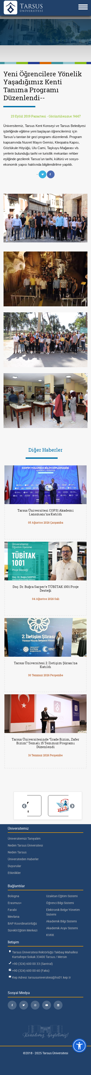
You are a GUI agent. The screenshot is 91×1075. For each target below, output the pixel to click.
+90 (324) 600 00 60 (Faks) (30, 970)
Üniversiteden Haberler (23, 859)
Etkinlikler (14, 873)
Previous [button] (24, 806)
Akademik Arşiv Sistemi (62, 928)
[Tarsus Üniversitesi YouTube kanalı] (46, 1005)
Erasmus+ (15, 903)
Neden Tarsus (17, 852)
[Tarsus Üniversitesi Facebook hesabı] (12, 1005)
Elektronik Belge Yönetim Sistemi (63, 912)
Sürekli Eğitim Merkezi (22, 930)
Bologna (13, 896)
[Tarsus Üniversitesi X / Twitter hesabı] (23, 1005)
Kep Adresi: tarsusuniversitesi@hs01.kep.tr (41, 977)
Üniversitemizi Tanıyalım (24, 838)
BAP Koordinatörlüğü (22, 923)
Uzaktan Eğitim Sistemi (62, 896)
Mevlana (13, 916)
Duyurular (14, 866)
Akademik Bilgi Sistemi (61, 921)
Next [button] (72, 806)
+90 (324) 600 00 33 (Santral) (32, 964)
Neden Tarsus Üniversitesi (25, 845)
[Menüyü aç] (83, 7)
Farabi (12, 910)
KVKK (50, 935)
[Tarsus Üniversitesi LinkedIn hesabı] (58, 1005)
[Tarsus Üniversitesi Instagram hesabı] (35, 1005)
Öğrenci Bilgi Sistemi (60, 903)
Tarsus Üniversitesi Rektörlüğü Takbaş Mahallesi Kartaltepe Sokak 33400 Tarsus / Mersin (45, 954)
